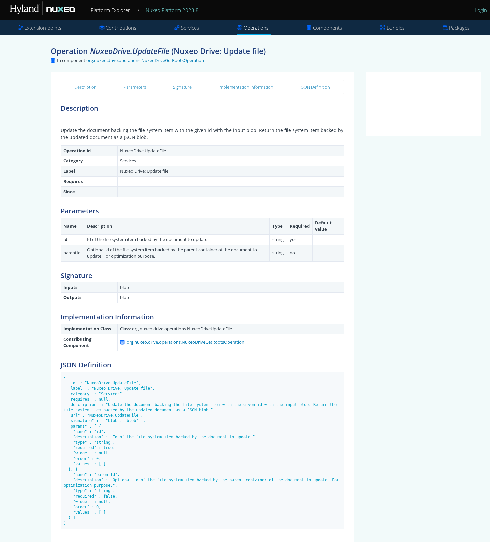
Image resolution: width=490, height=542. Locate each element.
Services (190, 27)
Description (85, 87)
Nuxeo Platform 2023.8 (172, 10)
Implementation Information (246, 87)
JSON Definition (315, 87)
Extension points (42, 27)
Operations (256, 27)
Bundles (396, 27)
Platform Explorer (110, 10)
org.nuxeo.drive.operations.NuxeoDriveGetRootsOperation (145, 60)
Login (481, 10)
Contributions (121, 27)
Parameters (135, 87)
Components (327, 27)
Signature (182, 87)
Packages (459, 27)
